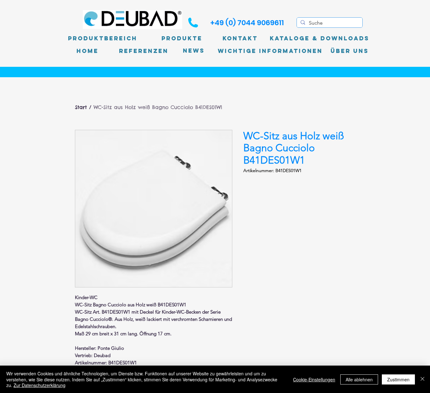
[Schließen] (422, 379)
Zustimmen (398, 379)
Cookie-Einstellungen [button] (314, 379)
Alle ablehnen (359, 379)
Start (81, 107)
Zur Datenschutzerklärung (39, 385)
